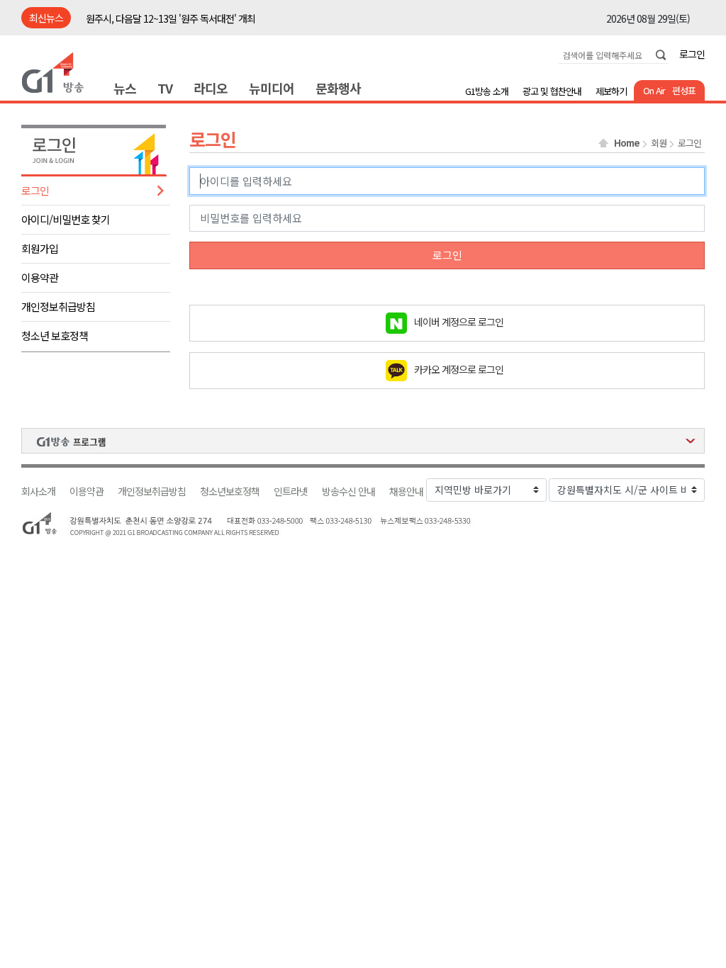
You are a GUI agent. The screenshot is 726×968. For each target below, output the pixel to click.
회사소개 (38, 491)
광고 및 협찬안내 (552, 91)
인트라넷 (291, 491)
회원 (658, 143)
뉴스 (124, 88)
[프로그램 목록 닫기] (363, 441)
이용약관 (39, 277)
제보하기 (611, 91)
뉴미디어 (271, 88)
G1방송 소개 (486, 91)
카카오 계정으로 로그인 (458, 368)
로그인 (692, 54)
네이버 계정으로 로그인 (458, 321)
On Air (654, 90)
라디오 (211, 88)
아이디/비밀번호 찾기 (65, 219)
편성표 (684, 90)
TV (164, 88)
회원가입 (39, 248)
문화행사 (338, 88)
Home (627, 143)
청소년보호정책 (229, 491)
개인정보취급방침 (58, 306)
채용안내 (406, 491)
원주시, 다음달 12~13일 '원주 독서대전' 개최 (170, 18)
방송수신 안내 (348, 491)
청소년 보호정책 (54, 335)
